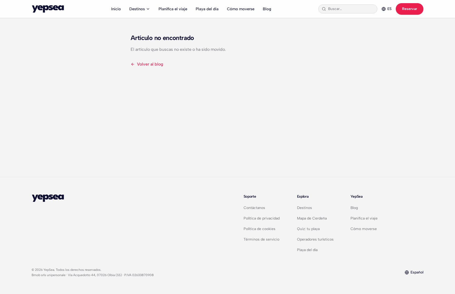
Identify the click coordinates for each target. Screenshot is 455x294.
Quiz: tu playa (308, 229)
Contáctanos (254, 208)
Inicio (116, 9)
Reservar (409, 9)
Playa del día (207, 9)
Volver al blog (150, 64)
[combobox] (351, 9)
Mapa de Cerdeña (312, 218)
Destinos (137, 9)
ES (389, 9)
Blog (267, 9)
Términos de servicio (261, 239)
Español (417, 272)
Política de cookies (259, 229)
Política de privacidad (262, 218)
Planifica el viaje (173, 9)
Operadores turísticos (315, 239)
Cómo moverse (240, 9)
